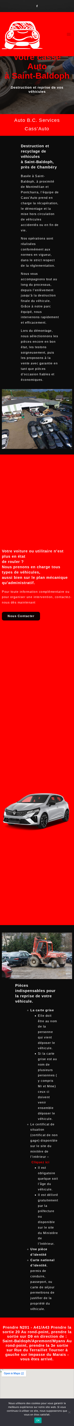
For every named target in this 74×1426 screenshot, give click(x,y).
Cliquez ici (40, 1162)
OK (38, 1420)
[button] (69, 34)
